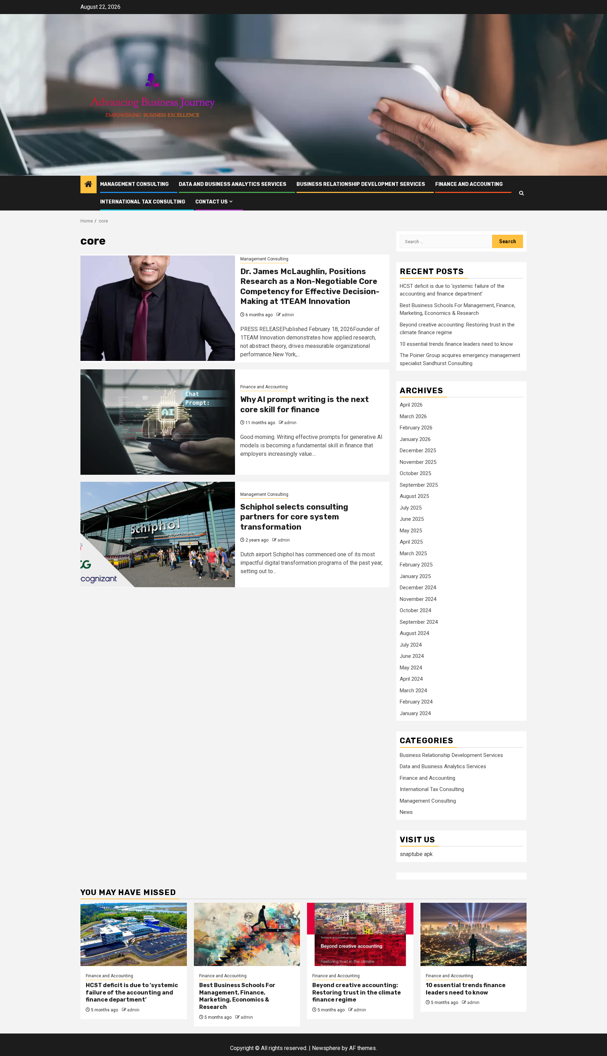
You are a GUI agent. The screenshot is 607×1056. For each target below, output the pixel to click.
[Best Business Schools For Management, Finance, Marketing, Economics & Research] (247, 934)
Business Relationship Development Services (360, 184)
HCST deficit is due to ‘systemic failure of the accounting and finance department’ (132, 992)
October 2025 (415, 473)
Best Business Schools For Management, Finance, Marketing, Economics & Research (237, 996)
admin (288, 314)
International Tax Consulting (142, 202)
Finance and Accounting (469, 184)
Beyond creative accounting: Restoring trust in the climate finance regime (356, 992)
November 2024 (418, 599)
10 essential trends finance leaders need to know (456, 344)
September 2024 (419, 622)
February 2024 (416, 702)
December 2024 (418, 587)
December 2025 (418, 450)
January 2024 (415, 713)
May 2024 (411, 668)
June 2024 (412, 656)
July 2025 (411, 508)
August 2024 (414, 633)
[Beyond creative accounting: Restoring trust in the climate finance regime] (360, 934)
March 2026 (413, 416)
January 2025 (415, 576)
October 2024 (415, 610)
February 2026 (416, 428)
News (406, 812)
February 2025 (416, 565)
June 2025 (412, 519)
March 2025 (413, 553)
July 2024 (411, 645)
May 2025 (411, 530)
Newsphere (326, 1048)
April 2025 (411, 542)
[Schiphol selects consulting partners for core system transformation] (157, 534)
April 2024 (411, 679)
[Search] (521, 193)
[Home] (88, 185)
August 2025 (414, 496)
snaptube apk (416, 854)
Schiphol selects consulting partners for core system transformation (294, 517)
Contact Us (211, 202)
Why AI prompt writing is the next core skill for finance (304, 404)
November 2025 (418, 462)
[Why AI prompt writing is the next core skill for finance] (157, 422)
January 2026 (415, 439)
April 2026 (411, 405)
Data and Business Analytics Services (232, 184)
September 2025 (419, 485)
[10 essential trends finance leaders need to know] (473, 934)
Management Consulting (134, 184)
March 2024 (413, 690)
